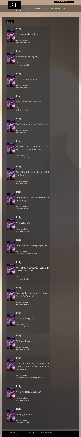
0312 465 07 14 (69, 2)
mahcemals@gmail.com (13, 434)
